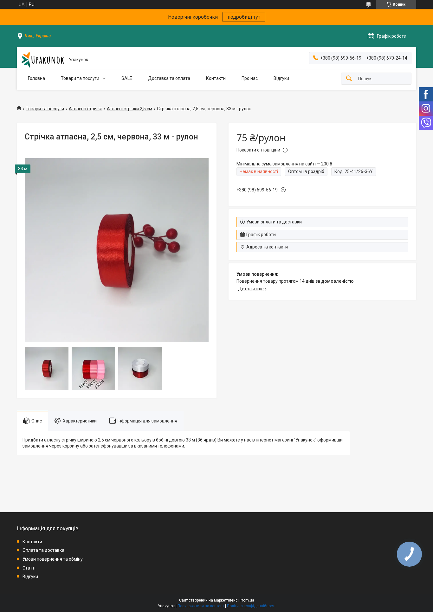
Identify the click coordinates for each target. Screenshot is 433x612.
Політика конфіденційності (251, 606)
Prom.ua (247, 600)
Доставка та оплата (169, 78)
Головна (36, 78)
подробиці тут (244, 17)
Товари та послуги (80, 78)
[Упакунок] (43, 60)
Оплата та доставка (43, 550)
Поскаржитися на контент (201, 606)
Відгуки (281, 78)
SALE (126, 78)
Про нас (250, 78)
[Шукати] (349, 79)
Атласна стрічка (85, 108)
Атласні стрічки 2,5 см (129, 108)
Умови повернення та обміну (53, 559)
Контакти (216, 78)
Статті (29, 567)
